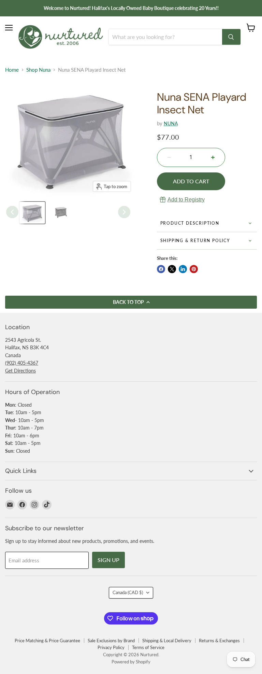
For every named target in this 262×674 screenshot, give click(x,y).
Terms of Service (148, 647)
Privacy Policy (111, 647)
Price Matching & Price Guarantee (47, 640)
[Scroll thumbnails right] (124, 212)
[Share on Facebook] (161, 269)
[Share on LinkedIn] (183, 269)
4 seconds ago (186, 199)
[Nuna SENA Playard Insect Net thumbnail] (32, 213)
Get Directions (20, 371)
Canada (128, 592)
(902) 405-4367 (21, 363)
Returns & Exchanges (219, 640)
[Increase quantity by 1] (213, 157)
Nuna (171, 123)
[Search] (231, 37)
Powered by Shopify (131, 661)
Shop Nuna (38, 70)
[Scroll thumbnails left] (12, 212)
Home (12, 70)
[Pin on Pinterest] (194, 269)
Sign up (108, 560)
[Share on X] (172, 269)
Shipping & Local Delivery (166, 640)
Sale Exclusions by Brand (111, 640)
